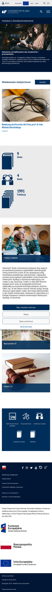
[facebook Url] (22, 468)
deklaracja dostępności (10, 475)
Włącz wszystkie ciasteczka (26, 307)
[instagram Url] (27, 468)
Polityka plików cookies (26, 326)
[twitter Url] (31, 468)
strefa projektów (18, 3)
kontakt (36, 3)
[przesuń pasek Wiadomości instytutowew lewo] (5, 105)
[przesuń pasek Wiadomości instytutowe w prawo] (46, 105)
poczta (32, 3)
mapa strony (6, 479)
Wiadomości (5, 131)
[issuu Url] (40, 468)
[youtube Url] (36, 468)
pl (44, 3)
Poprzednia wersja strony (9, 579)
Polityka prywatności (8, 576)
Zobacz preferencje (26, 321)
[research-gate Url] (45, 468)
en (48, 3)
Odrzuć (26, 314)
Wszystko (42, 82)
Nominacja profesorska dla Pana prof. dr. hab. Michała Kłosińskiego (22, 126)
